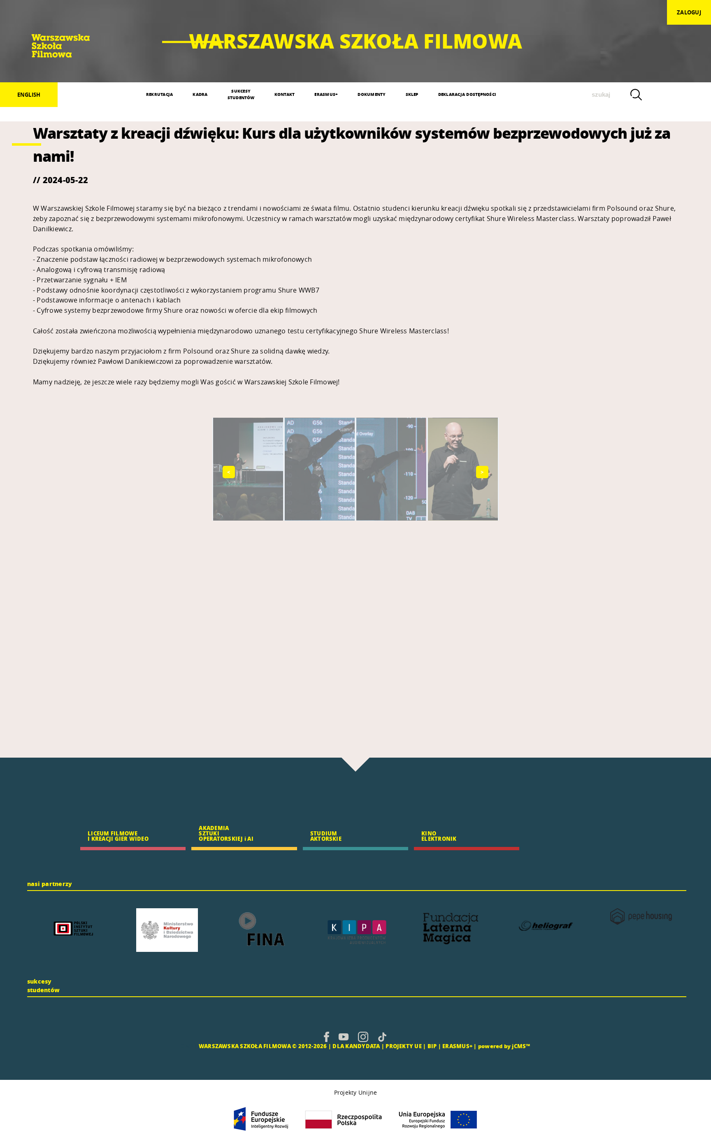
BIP (432, 1046)
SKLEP (412, 94)
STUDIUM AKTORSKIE (326, 835)
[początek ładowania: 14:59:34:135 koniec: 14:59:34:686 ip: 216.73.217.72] (326, 1036)
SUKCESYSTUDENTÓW (241, 94)
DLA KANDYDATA (356, 1046)
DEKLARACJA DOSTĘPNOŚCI (467, 94)
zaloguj (689, 12)
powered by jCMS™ (504, 1046)
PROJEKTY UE (404, 1046)
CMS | (189, 1046)
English (29, 94)
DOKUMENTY (372, 94)
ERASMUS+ (326, 94)
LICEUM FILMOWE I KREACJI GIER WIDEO (118, 835)
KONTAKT (284, 94)
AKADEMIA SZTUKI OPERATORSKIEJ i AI (226, 833)
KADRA (200, 94)
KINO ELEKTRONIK (438, 835)
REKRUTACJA (159, 94)
